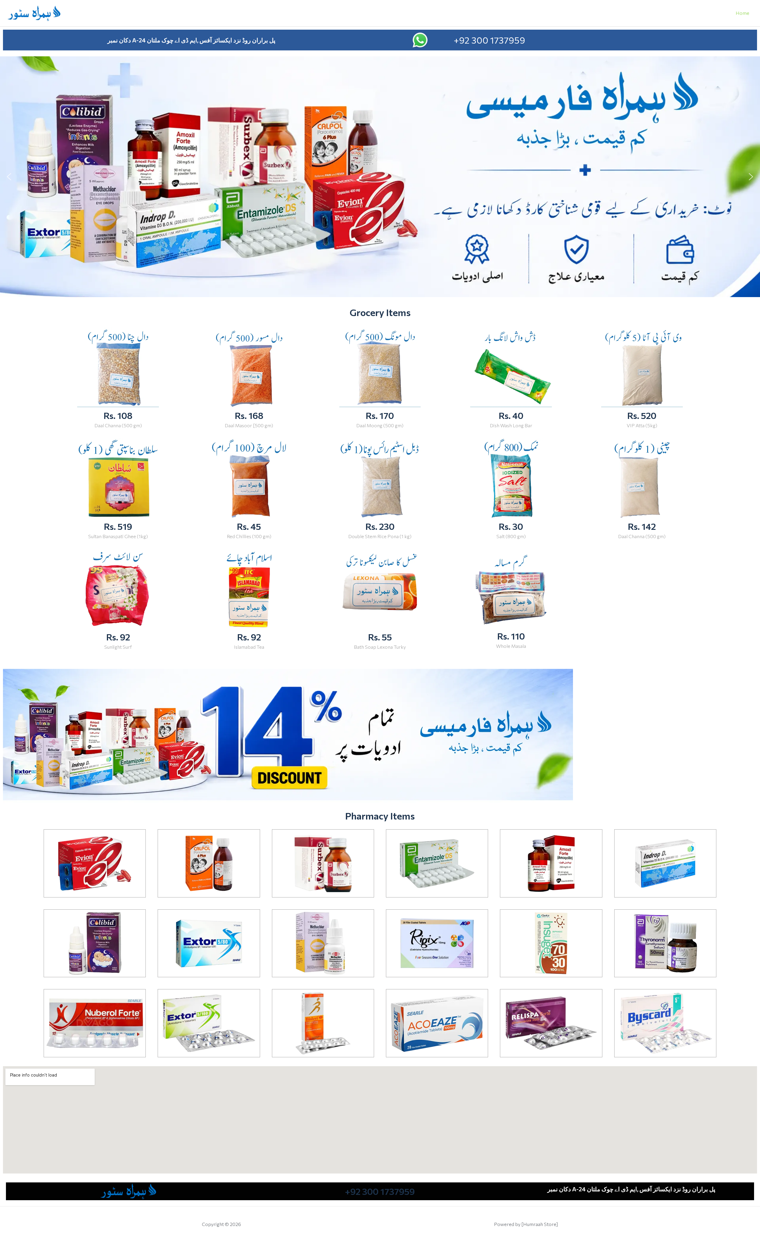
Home (742, 13)
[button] (9, 176)
